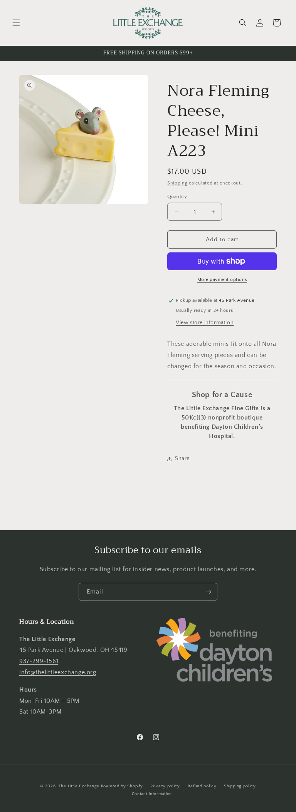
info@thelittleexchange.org (57, 672)
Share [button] (182, 458)
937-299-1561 (38, 661)
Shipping (177, 183)
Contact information (152, 794)
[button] (16, 22)
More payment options (222, 279)
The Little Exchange (79, 786)
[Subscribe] (208, 592)
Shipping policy (240, 786)
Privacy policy (165, 786)
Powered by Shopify (122, 786)
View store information (205, 323)
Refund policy (202, 786)
